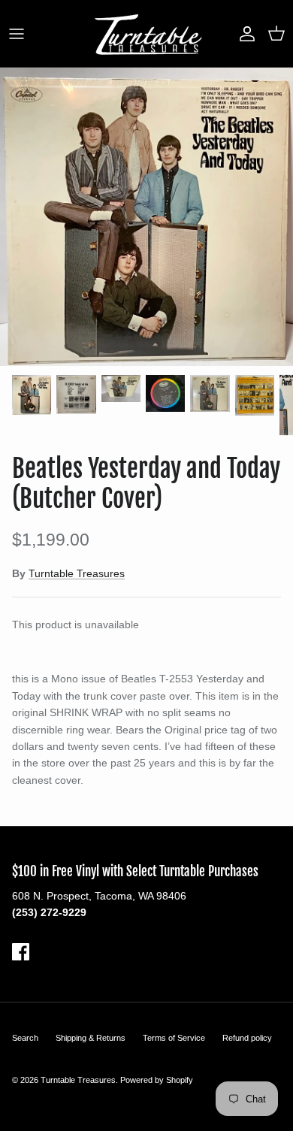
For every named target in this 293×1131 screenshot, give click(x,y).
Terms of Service (174, 1037)
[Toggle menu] (16, 33)
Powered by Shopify (156, 1079)
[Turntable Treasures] (147, 33)
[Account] (243, 33)
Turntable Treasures (77, 573)
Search (25, 1037)
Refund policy (247, 1037)
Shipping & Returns (90, 1037)
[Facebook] (20, 951)
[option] (146, 217)
